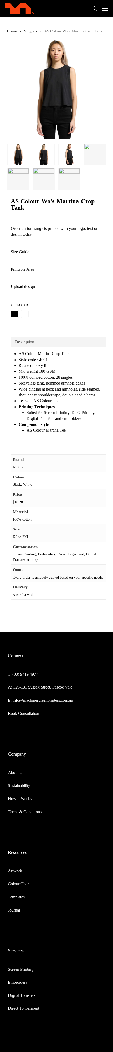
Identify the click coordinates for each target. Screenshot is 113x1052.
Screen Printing (56, 412)
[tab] (58, 342)
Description (24, 342)
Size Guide (20, 252)
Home (12, 31)
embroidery (71, 418)
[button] (105, 8)
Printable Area (22, 269)
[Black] (15, 314)
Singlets (30, 31)
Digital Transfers (40, 418)
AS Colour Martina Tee (46, 430)
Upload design (23, 286)
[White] (25, 314)
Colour (19, 305)
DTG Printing (83, 412)
